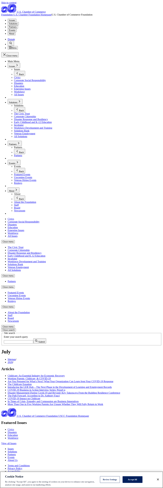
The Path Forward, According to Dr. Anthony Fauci (34, 395)
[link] (11, 43)
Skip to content (8, 2)
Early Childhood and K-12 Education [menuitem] (26, 255)
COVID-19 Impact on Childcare (24, 398)
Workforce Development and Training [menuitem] (27, 261)
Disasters (12, 432)
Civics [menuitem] (11, 219)
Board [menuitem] (11, 318)
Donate (11, 39)
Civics (11, 429)
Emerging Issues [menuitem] (16, 230)
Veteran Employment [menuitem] (18, 267)
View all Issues (8, 443)
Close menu (8, 242)
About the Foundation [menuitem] (19, 312)
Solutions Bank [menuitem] (15, 264)
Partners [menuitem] (12, 281)
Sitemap (12, 359)
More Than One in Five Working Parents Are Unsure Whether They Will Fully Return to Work (55, 404)
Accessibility (14, 471)
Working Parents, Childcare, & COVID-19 (29, 378)
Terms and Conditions (19, 465)
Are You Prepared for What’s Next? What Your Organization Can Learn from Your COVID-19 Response (60, 381)
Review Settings (110, 479)
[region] (81, 480)
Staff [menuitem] (10, 315)
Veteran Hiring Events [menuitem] (19, 298)
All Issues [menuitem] (13, 236)
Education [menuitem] (13, 227)
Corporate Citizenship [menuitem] (19, 250)
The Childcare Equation (20, 384)
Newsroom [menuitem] (13, 321)
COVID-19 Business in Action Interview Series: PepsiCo (36, 390)
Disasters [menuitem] (12, 224)
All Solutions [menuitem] (14, 270)
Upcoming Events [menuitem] (17, 295)
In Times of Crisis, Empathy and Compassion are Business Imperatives (43, 401)
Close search (9, 330)
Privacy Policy (15, 468)
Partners (13, 27)
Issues (12, 20)
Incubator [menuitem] (12, 258)
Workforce (13, 438)
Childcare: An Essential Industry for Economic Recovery (36, 375)
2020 (10, 362)
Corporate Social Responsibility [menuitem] (23, 221)
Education (13, 435)
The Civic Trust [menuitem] (15, 247)
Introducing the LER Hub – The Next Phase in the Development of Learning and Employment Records (60, 387)
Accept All (132, 479)
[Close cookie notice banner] (157, 479)
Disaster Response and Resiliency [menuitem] (25, 253)
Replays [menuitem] (12, 301)
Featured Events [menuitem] (16, 292)
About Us (13, 460)
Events (12, 30)
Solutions (13, 24)
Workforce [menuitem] (13, 233)
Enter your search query (16, 336)
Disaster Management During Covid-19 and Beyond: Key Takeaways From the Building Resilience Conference (64, 392)
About (11, 34)
